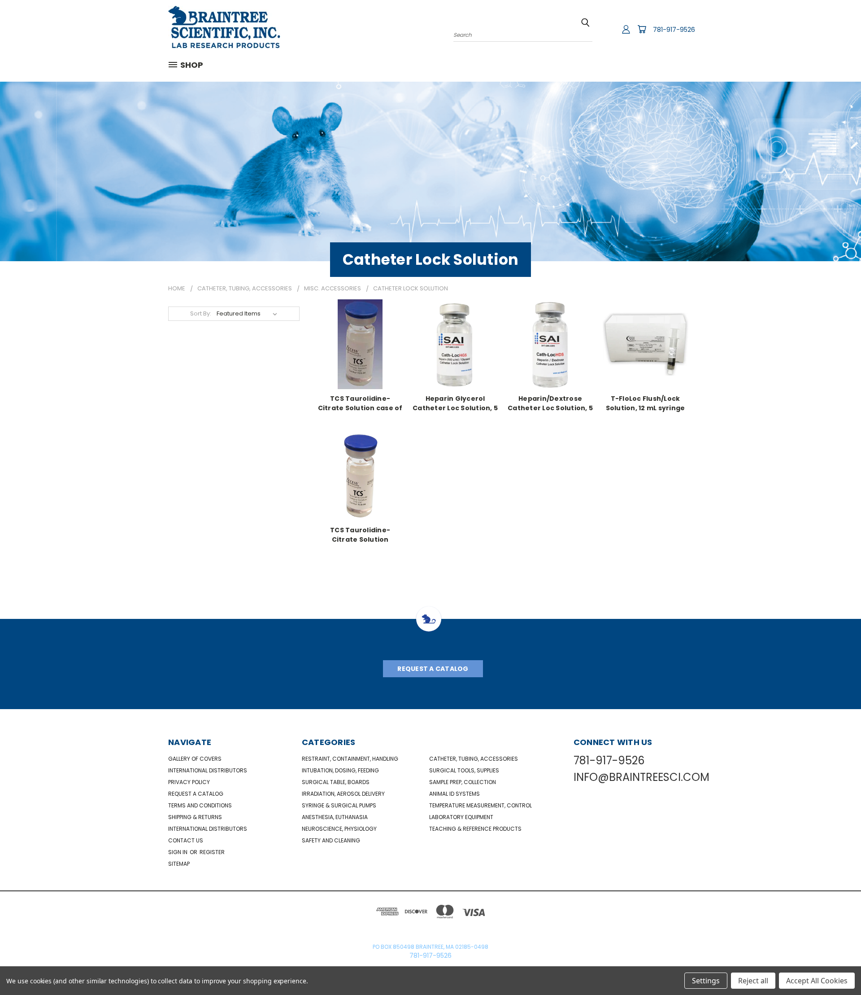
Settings (706, 981)
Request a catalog (195, 794)
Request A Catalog (432, 668)
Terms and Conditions (200, 805)
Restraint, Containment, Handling (350, 759)
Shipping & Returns (195, 817)
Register (212, 852)
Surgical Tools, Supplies (464, 770)
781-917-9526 (674, 29)
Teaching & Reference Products (475, 829)
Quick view (360, 343)
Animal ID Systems (454, 794)
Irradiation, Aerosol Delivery (343, 794)
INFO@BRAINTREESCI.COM (641, 777)
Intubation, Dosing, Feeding (340, 770)
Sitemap (179, 864)
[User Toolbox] (626, 29)
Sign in (178, 852)
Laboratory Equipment (461, 817)
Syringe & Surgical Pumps (339, 805)
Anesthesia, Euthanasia (335, 817)
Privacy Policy (189, 782)
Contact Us (185, 840)
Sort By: (200, 313)
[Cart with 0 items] (641, 29)
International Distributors (207, 770)
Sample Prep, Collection (462, 782)
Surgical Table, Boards (336, 782)
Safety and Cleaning (331, 840)
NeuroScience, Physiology (339, 829)
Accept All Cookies (817, 981)
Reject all (753, 981)
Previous (837, 967)
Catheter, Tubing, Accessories (473, 759)
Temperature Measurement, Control (480, 805)
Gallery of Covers (195, 759)
